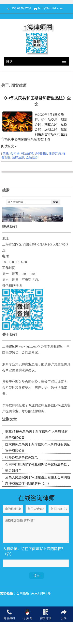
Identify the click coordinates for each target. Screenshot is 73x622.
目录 (9, 61)
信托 (6, 153)
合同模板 (22, 593)
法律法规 (18, 157)
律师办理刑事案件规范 (21, 457)
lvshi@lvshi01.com (50, 8)
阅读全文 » (9, 146)
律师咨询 (55, 153)
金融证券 (32, 157)
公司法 (14, 153)
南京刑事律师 (41, 593)
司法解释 (27, 153)
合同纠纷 (41, 153)
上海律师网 (36, 26)
